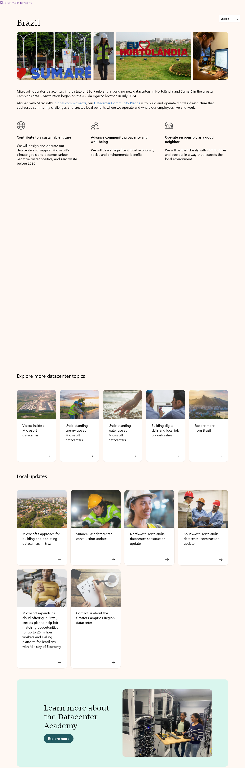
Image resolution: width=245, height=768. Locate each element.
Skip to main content (16, 2)
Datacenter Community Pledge (117, 103)
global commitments (70, 103)
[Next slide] (221, 724)
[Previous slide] (23, 724)
